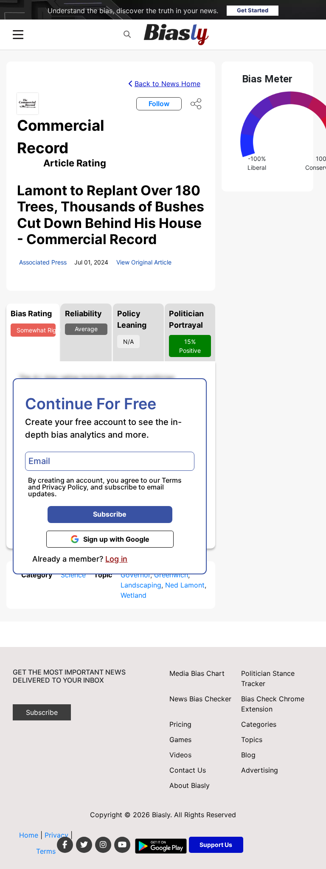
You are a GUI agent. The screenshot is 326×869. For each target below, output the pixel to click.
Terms (172, 480)
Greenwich (171, 575)
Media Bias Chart (197, 673)
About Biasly (189, 785)
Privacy (57, 835)
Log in (116, 559)
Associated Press (43, 262)
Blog (248, 755)
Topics (251, 739)
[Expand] (18, 34)
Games (180, 739)
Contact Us (187, 770)
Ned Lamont (185, 585)
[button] (127, 34)
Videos (180, 755)
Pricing (180, 724)
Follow (159, 103)
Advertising (259, 770)
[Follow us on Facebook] (65, 845)
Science (73, 575)
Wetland (133, 595)
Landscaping (141, 585)
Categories (258, 724)
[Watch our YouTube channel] (122, 845)
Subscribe (109, 514)
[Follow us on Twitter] (84, 845)
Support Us (216, 844)
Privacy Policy (64, 487)
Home (28, 835)
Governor (135, 575)
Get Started (252, 10)
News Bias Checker (200, 699)
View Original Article (143, 262)
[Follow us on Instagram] (103, 845)
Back (167, 83)
